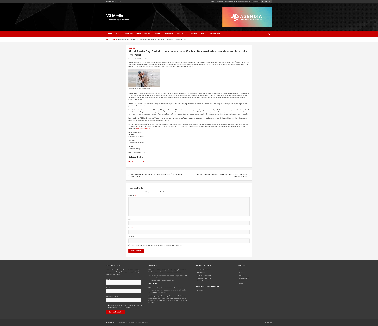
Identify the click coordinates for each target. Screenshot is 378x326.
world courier (215, 34)
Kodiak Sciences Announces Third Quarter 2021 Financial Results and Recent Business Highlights (222, 175)
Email (130, 228)
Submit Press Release (244, 1)
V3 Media (114, 16)
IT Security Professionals (204, 275)
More (202, 34)
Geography (181, 34)
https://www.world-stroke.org (137, 162)
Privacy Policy (256, 1)
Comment (132, 195)
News (240, 270)
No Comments (150, 59)
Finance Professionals (203, 281)
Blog (117, 34)
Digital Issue (219, 1)
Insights (131, 48)
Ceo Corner (169, 34)
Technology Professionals (204, 278)
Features (193, 34)
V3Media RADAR (244, 278)
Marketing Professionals (204, 270)
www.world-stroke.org (143, 128)
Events (157, 34)
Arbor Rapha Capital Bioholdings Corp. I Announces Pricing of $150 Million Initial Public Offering (156, 175)
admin (143, 59)
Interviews (128, 34)
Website (131, 237)
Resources (242, 281)
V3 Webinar (200, 290)
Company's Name (112, 296)
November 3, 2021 (134, 59)
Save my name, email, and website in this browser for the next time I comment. (156, 245)
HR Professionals (202, 272)
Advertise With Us (230, 1)
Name (130, 219)
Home (212, 1)
